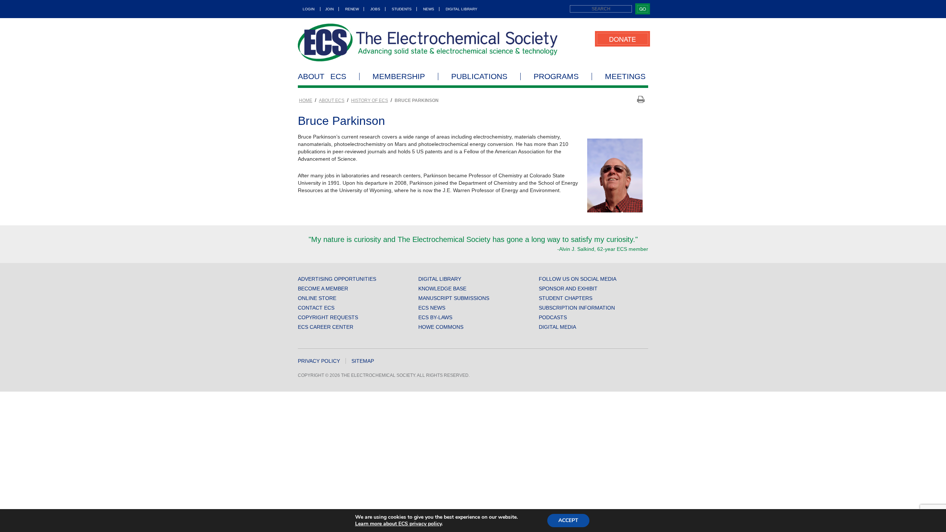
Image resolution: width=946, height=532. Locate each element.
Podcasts (553, 317)
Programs (556, 76)
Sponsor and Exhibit (568, 288)
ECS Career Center (325, 327)
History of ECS (369, 100)
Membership (398, 76)
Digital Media (557, 327)
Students (402, 9)
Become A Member (323, 288)
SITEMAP (362, 361)
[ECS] (428, 42)
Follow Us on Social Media (577, 279)
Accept (568, 520)
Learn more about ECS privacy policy (398, 523)
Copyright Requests (328, 317)
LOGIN (308, 9)
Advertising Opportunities (337, 279)
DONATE (622, 39)
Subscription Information (577, 308)
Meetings (625, 76)
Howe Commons (440, 327)
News (428, 9)
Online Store (317, 298)
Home (305, 100)
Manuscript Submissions (453, 298)
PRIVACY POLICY (319, 361)
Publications (479, 76)
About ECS (322, 76)
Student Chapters (565, 298)
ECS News (431, 308)
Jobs (375, 9)
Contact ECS (316, 308)
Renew (352, 9)
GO (642, 9)
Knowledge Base (442, 288)
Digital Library (461, 9)
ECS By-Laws (435, 317)
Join (329, 9)
